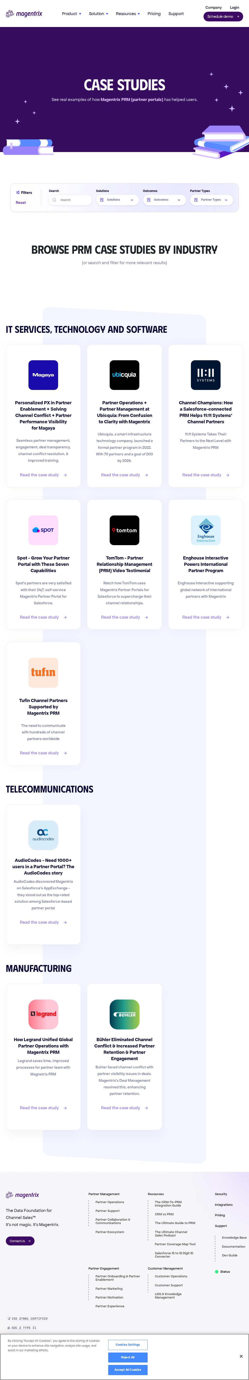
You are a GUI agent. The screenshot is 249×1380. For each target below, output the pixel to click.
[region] (124, 1357)
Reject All (127, 1357)
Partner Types (200, 191)
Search (54, 191)
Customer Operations (171, 1276)
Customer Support (169, 1285)
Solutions (102, 191)
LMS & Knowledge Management (168, 1295)
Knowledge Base (234, 1237)
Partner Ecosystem (110, 1232)
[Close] (241, 1356)
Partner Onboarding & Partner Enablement (118, 1278)
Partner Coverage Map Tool (175, 1244)
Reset (21, 202)
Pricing (154, 13)
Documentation (233, 1246)
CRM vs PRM (164, 1214)
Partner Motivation (109, 1297)
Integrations (224, 1205)
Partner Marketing (109, 1288)
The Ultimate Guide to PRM (175, 1223)
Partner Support (108, 1211)
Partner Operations (110, 1202)
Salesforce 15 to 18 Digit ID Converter (174, 1255)
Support (176, 13)
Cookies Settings (128, 1345)
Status (225, 1271)
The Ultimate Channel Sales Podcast (171, 1233)
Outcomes (150, 191)
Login (234, 7)
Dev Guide (230, 1255)
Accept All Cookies (128, 1370)
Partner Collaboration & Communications (113, 1221)
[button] (213, 7)
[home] (24, 14)
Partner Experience (110, 1306)
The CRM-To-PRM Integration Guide (168, 1203)
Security (221, 1194)
